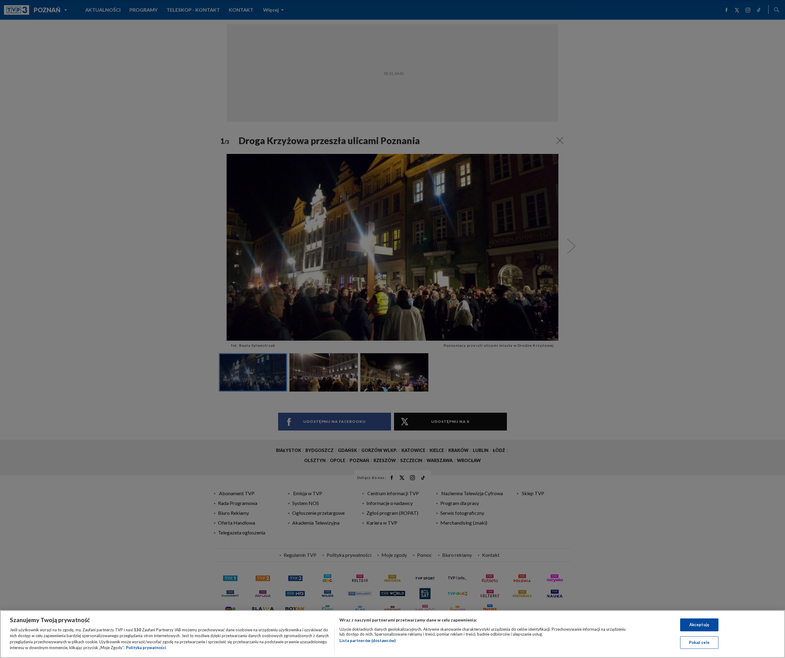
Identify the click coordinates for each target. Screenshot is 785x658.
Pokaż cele (699, 642)
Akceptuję (699, 624)
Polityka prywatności (146, 647)
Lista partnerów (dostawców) (367, 640)
